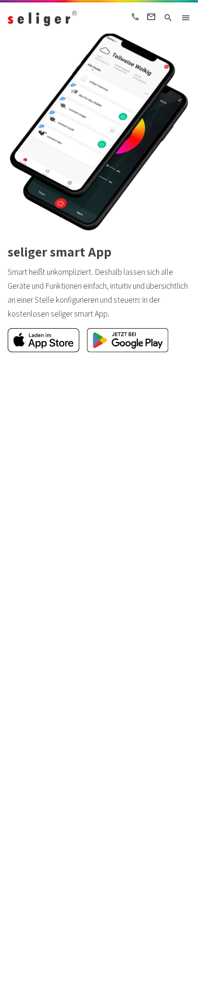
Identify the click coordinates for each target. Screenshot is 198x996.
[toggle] (185, 17)
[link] (51, 18)
